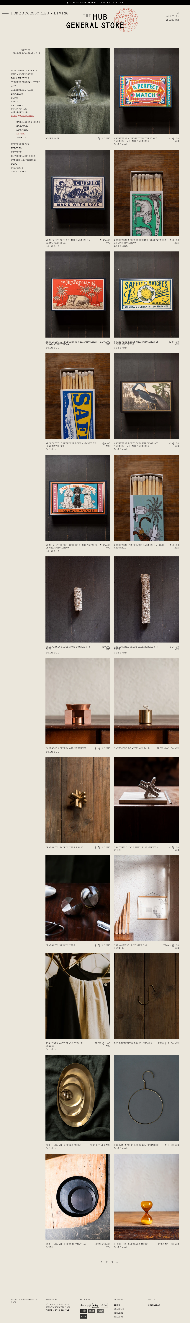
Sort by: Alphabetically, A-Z (26, 51)
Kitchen (16, 152)
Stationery (18, 171)
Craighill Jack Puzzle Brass (64, 847)
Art (13, 86)
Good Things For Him (24, 70)
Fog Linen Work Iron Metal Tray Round (65, 1245)
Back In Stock (20, 78)
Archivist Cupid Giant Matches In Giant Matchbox (67, 241)
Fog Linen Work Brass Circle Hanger (64, 1044)
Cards (15, 101)
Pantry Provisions (23, 160)
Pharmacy (17, 167)
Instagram (172, 19)
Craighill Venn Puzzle (60, 945)
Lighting (22, 129)
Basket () (172, 16)
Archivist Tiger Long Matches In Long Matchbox (139, 546)
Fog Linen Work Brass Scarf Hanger (136, 1145)
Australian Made (22, 90)
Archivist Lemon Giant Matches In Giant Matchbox (136, 343)
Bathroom (17, 93)
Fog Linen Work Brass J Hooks (133, 1043)
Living (20, 133)
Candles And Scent (28, 122)
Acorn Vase (52, 138)
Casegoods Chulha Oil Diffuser (65, 748)
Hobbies (16, 148)
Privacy (118, 1317)
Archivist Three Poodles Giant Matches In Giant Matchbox (71, 546)
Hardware (22, 125)
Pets (14, 163)
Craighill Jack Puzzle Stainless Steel (136, 848)
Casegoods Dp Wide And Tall (132, 748)
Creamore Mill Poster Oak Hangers (130, 946)
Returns (118, 1313)
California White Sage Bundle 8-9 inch (136, 648)
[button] (5, 13)
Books (15, 97)
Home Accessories (22, 115)
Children (17, 105)
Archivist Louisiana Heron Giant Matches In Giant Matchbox (136, 444)
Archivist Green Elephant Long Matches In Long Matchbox (140, 241)
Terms (117, 1305)
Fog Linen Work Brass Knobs (63, 1145)
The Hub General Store (25, 82)
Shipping (119, 1309)
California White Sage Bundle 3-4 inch (67, 648)
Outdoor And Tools (23, 156)
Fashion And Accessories (19, 111)
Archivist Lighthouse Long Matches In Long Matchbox (70, 444)
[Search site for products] (177, 12)
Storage (21, 137)
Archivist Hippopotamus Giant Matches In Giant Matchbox (71, 343)
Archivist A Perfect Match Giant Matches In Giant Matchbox (135, 139)
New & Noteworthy (22, 74)
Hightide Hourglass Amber (131, 1244)
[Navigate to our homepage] (95, 21)
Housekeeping (20, 144)
